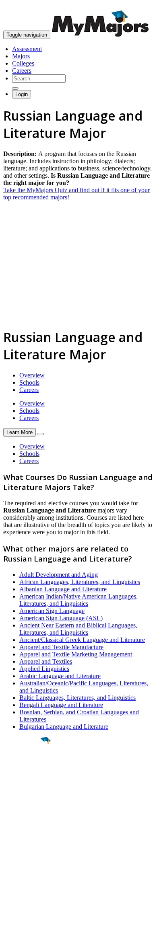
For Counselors (22, 856)
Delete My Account (28, 877)
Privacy (33, 932)
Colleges (23, 63)
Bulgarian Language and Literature (63, 726)
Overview (32, 375)
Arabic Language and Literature (60, 675)
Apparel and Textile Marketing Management (75, 654)
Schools (29, 382)
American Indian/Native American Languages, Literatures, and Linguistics (78, 600)
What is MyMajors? (28, 848)
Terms (11, 932)
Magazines (17, 870)
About (13, 832)
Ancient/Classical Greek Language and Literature (82, 639)
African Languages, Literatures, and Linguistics (79, 581)
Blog (9, 885)
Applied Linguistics (44, 668)
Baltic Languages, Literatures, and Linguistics (77, 697)
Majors (21, 56)
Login (21, 94)
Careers (21, 70)
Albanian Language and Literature (63, 589)
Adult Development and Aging (58, 574)
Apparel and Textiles (45, 661)
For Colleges (19, 863)
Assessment (27, 48)
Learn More (19, 432)
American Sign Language (52, 610)
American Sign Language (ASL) (61, 618)
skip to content (137, 6)
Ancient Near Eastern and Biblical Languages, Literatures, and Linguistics (78, 629)
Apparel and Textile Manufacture (61, 647)
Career (23, 802)
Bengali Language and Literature (61, 704)
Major (22, 767)
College (24, 785)
